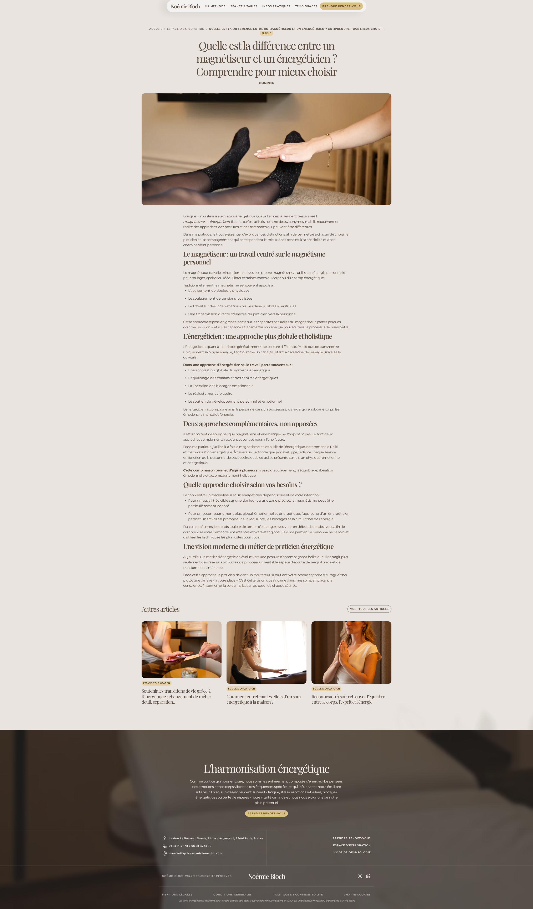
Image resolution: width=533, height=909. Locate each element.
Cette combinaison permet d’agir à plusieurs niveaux (228, 470)
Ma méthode (215, 6)
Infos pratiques (276, 6)
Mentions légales (177, 894)
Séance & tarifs (243, 6)
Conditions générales (232, 894)
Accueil (155, 28)
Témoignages (306, 6)
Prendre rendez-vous (341, 6)
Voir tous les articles (369, 608)
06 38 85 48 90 (201, 845)
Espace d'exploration (186, 28)
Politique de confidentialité (298, 894)
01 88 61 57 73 (178, 845)
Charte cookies (357, 894)
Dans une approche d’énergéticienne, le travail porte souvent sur (237, 365)
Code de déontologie (352, 852)
